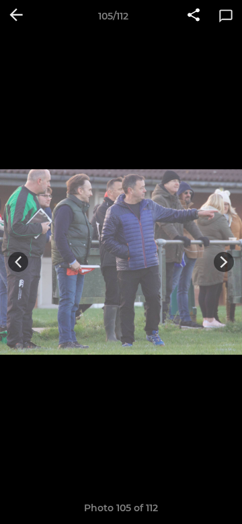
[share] (194, 16)
